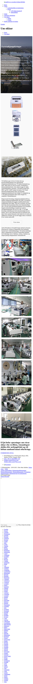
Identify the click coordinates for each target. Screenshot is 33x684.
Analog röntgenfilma (6, 470)
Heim (5, 5)
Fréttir (5, 14)
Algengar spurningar (9, 15)
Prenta (9, 9)
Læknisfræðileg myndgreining (15, 8)
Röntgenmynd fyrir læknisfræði (17, 473)
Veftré (6, 469)
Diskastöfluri (14, 12)
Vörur (5, 6)
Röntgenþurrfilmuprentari (19, 470)
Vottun (9, 18)
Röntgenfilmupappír (18, 472)
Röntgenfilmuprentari (6, 472)
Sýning (9, 20)
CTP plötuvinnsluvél (16, 11)
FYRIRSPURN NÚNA (7, 453)
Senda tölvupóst (5, 476)
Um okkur (7, 17)
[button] (16, 222)
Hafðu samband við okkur (11, 21)
